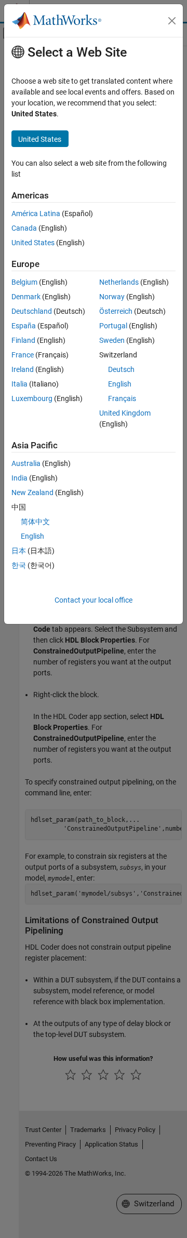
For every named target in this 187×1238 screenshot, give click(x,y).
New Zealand (32, 492)
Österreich (115, 311)
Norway (112, 296)
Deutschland (31, 311)
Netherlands (119, 282)
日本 (18, 551)
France (22, 355)
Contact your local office (93, 600)
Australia (26, 463)
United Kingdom (125, 413)
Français (122, 398)
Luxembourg (31, 398)
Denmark (26, 296)
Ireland (22, 369)
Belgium (24, 282)
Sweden (112, 340)
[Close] (172, 21)
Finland (23, 340)
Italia (19, 384)
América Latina (35, 213)
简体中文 (35, 521)
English (119, 384)
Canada (24, 228)
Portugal (113, 326)
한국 (18, 565)
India (19, 478)
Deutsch (121, 369)
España (23, 326)
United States (33, 242)
